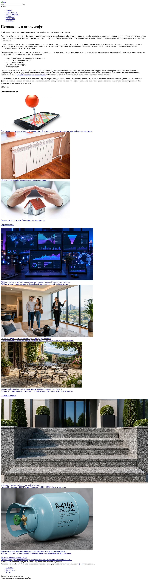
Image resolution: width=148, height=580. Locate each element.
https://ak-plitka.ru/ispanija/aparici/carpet (31, 75)
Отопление (10, 17)
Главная (9, 10)
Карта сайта (10, 19)
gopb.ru (81, 564)
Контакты (9, 21)
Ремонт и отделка (12, 15)
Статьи (8, 572)
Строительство (11, 12)
